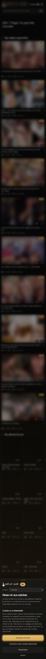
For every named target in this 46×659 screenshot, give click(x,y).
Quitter (23, 655)
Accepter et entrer (23, 638)
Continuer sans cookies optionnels (23, 644)
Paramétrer (23, 650)
